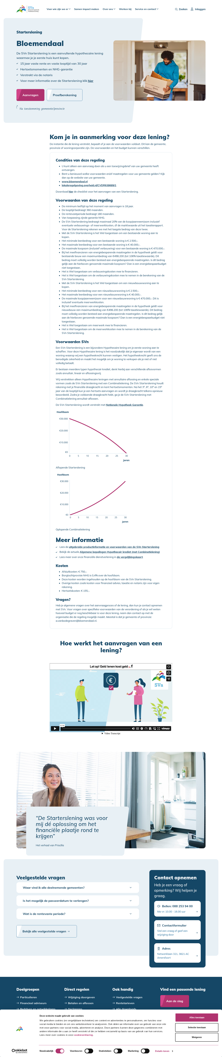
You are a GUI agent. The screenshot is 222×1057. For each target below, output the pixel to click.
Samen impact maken (86, 9)
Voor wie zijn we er (58, 9)
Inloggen (200, 9)
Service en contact (146, 9)
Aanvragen (30, 95)
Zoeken (183, 9)
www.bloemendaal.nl (75, 181)
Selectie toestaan (197, 1027)
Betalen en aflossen (80, 1003)
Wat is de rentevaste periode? (44, 914)
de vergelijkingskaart (130, 557)
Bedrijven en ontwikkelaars (37, 1009)
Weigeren (197, 1037)
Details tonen (162, 1051)
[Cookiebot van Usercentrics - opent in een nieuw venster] (19, 1051)
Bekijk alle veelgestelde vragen (44, 931)
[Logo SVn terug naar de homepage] (27, 9)
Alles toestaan (196, 1017)
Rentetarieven (125, 1003)
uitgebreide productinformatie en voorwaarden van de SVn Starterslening (114, 546)
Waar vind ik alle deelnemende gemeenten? (53, 887)
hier (90, 81)
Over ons (108, 9)
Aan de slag (174, 1001)
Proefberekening (64, 95)
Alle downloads (126, 1009)
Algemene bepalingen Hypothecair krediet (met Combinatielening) (120, 551)
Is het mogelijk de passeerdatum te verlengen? (56, 900)
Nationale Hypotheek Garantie (124, 404)
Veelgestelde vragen (129, 997)
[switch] (89, 1051)
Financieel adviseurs (33, 1003)
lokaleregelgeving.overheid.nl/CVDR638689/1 (89, 185)
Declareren (75, 1009)
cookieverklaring (83, 1035)
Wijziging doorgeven (81, 997)
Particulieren (28, 997)
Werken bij (125, 9)
